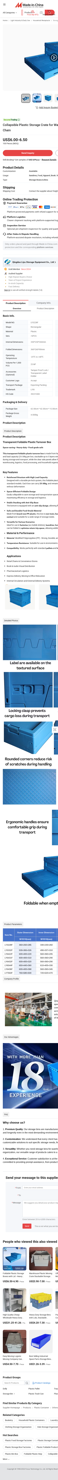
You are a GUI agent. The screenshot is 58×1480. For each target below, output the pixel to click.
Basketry (9, 1420)
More (5, 1459)
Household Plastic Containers (31, 1420)
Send (27, 1226)
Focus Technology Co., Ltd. (35, 1469)
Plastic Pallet (34, 1388)
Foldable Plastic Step (33, 1454)
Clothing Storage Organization (18, 1427)
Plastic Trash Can (36, 1393)
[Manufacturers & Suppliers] (29, 5)
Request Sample (49, 160)
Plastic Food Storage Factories (18, 1440)
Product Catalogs (42, 1383)
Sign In (7, 290)
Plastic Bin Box (11, 1454)
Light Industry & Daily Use (20, 20)
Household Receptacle (41, 20)
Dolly (5, 1388)
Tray (56, 1388)
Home (5, 20)
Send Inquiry (27, 153)
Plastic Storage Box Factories (18, 1447)
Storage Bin (8, 1393)
